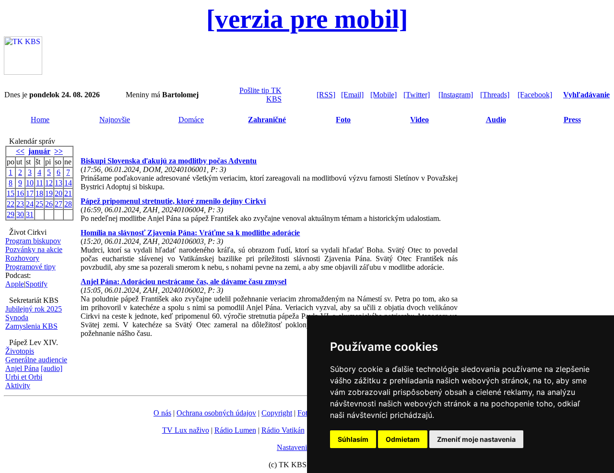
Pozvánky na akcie (33, 249)
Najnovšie (114, 119)
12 (49, 183)
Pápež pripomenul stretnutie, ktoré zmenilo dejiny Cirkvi (173, 201)
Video (419, 119)
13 (58, 183)
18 (39, 193)
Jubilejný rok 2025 (33, 309)
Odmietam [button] (403, 439)
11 (39, 183)
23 (20, 204)
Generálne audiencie (36, 360)
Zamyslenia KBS (31, 326)
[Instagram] (455, 95)
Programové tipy (30, 267)
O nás (162, 413)
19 (49, 193)
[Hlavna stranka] (23, 72)
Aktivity (17, 385)
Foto (343, 119)
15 (10, 193)
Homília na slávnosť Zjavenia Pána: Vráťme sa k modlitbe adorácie (190, 233)
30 (20, 214)
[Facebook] (535, 95)
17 (30, 193)
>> (58, 151)
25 (39, 204)
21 (68, 193)
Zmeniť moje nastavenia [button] (476, 439)
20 (58, 193)
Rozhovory (22, 258)
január (39, 151)
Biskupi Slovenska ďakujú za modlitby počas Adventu (169, 161)
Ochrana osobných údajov (216, 413)
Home (40, 119)
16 (20, 193)
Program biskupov (33, 241)
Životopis (19, 351)
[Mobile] (383, 95)
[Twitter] (416, 95)
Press (572, 119)
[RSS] (326, 95)
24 (30, 204)
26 (49, 204)
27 (58, 204)
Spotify (36, 284)
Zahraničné (267, 119)
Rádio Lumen (235, 430)
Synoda (16, 317)
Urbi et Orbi (23, 377)
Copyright (276, 413)
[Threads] (494, 95)
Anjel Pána (22, 368)
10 (30, 183)
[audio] (51, 368)
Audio (496, 119)
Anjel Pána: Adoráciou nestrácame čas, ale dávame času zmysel (183, 281)
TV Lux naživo (185, 430)
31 (30, 214)
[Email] (352, 95)
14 (68, 183)
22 (10, 204)
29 (10, 214)
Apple (14, 284)
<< (20, 151)
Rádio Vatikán (283, 430)
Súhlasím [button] (353, 439)
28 (68, 204)
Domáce (191, 119)
